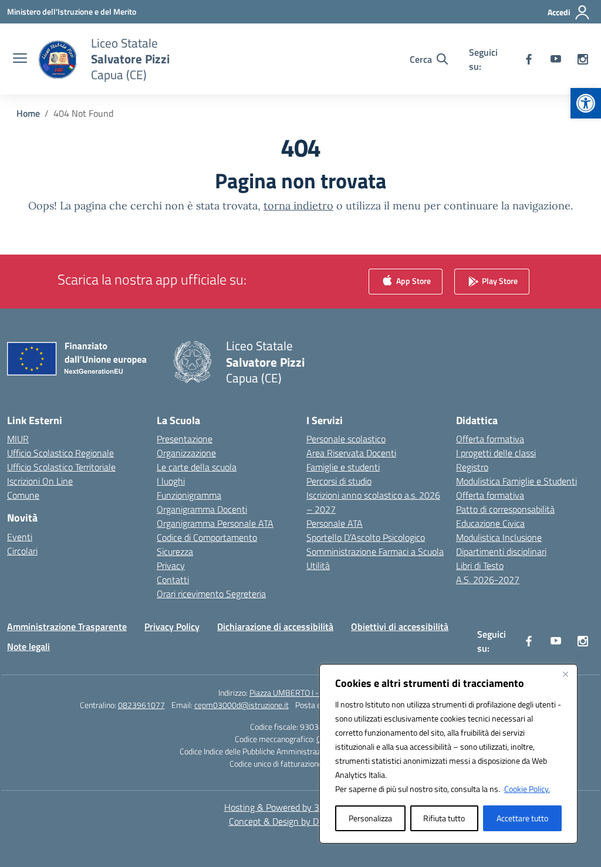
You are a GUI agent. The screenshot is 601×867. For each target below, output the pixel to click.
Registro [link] (472, 467)
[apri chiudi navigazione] (20, 59)
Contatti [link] (173, 580)
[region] (448, 754)
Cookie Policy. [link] (527, 789)
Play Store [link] (499, 281)
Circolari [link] (22, 551)
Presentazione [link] (184, 439)
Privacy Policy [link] (172, 626)
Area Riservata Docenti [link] (351, 453)
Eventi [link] (19, 537)
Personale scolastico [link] (346, 439)
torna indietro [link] (298, 205)
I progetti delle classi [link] (496, 453)
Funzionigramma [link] (189, 495)
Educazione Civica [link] (490, 523)
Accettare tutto (522, 818)
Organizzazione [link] (186, 453)
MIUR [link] (18, 439)
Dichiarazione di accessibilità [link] (275, 626)
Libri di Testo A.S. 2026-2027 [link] (487, 572)
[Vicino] (565, 674)
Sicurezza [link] (175, 551)
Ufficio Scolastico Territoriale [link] (61, 467)
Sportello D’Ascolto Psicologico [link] (365, 537)
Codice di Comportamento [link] (207, 537)
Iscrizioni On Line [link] (40, 481)
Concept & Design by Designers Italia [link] (301, 821)
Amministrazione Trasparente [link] (67, 626)
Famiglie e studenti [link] (343, 467)
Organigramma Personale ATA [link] (215, 523)
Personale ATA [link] (334, 523)
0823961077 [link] (141, 705)
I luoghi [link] (171, 481)
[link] (585, 103)
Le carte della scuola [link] (197, 467)
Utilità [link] (318, 565)
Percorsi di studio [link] (339, 481)
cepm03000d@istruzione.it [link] (241, 705)
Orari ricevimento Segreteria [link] (211, 594)
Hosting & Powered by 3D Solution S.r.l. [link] (300, 807)
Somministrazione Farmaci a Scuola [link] (375, 551)
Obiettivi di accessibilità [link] (399, 626)
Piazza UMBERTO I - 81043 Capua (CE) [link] (316, 692)
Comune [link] (23, 495)
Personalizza (370, 818)
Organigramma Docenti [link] (202, 509)
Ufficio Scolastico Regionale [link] (60, 453)
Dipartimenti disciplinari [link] (501, 551)
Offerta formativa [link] (490, 439)
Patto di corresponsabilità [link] (505, 509)
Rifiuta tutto (444, 818)
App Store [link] (412, 281)
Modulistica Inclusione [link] (499, 537)
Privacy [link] (171, 565)
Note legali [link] (28, 646)
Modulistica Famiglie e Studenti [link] (516, 481)
